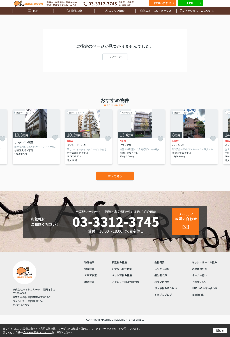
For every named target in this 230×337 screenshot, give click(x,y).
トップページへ (115, 57)
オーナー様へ (199, 275)
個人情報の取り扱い (165, 288)
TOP (35, 11)
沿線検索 (89, 269)
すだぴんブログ (163, 294)
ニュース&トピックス (158, 11)
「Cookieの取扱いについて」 (37, 332)
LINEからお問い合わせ (204, 288)
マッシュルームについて (199, 11)
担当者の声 (160, 275)
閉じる (220, 330)
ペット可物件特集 (122, 275)
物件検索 (76, 11)
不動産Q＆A (199, 281)
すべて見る (115, 176)
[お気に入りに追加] (55, 137)
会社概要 (159, 262)
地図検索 (89, 281)
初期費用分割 (199, 269)
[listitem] (36, 136)
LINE (190, 2)
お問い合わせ (162, 2)
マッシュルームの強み (204, 262)
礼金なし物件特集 (122, 269)
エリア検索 (90, 275)
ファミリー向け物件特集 (125, 281)
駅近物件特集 (119, 262)
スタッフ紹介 (116, 11)
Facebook (198, 294)
